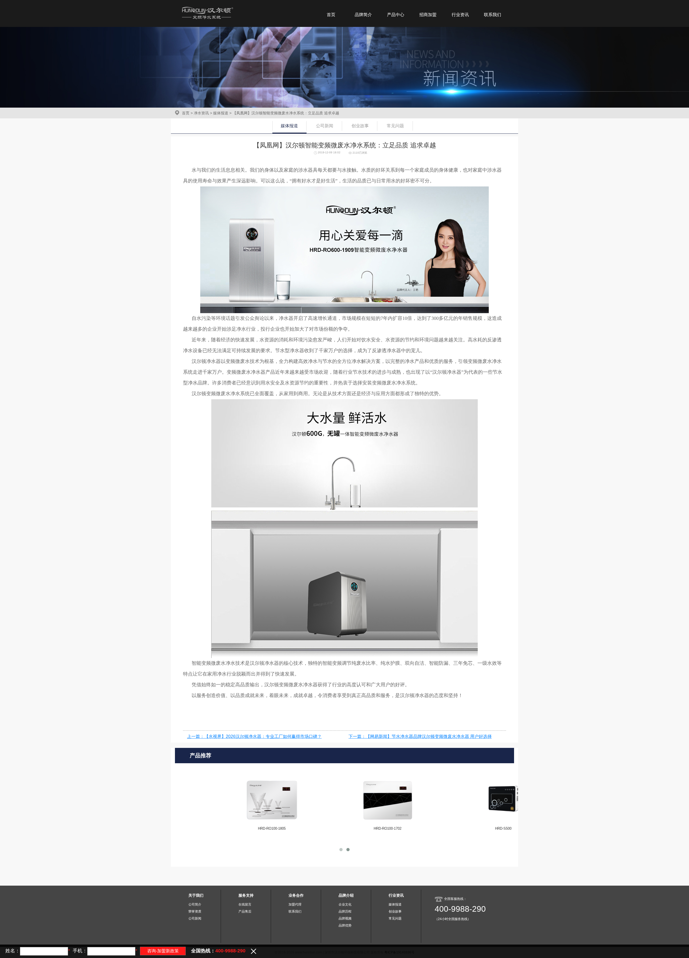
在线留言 (244, 904)
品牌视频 (345, 918)
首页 (331, 14)
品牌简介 (363, 14)
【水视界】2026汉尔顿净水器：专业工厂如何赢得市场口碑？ (263, 736)
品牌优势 (345, 925)
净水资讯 (201, 113)
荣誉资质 (194, 911)
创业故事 (360, 125)
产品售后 (244, 911)
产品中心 (395, 14)
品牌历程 (345, 911)
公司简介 (194, 904)
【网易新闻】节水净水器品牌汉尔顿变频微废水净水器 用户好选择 (429, 736)
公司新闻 (324, 125)
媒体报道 (220, 113)
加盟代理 (295, 904)
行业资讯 (460, 14)
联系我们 (492, 14)
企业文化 (345, 904)
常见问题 (395, 125)
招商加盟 (428, 14)
